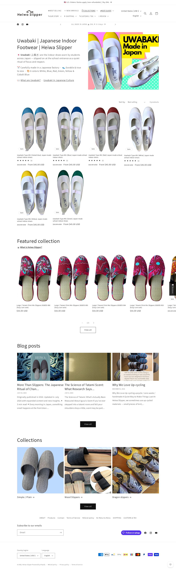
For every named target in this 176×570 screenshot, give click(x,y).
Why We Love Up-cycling (128, 385)
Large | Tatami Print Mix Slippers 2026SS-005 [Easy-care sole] (71, 306)
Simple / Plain (24, 497)
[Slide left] (82, 323)
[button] (89, 10)
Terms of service (77, 565)
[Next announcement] (115, 24)
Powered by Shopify (38, 565)
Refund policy (88, 518)
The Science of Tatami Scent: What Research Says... (84, 387)
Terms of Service (73, 518)
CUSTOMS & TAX (130, 518)
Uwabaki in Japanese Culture (59, 80)
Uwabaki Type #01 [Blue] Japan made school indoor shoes (70, 156)
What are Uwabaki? (31, 80)
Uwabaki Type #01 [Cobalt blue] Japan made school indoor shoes (34, 156)
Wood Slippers (72, 497)
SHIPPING (117, 518)
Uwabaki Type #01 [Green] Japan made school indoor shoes (68, 220)
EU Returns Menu (103, 518)
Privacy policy (64, 565)
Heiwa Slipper (27, 565)
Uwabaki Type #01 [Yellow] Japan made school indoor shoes (32, 220)
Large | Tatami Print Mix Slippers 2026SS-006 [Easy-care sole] (33, 306)
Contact (61, 518)
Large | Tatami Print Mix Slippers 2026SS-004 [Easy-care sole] (109, 306)
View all (88, 330)
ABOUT (42, 518)
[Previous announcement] (60, 24)
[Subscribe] (60, 533)
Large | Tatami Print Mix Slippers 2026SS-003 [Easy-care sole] (147, 306)
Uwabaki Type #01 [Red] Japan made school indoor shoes (105, 156)
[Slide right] (94, 323)
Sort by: (122, 102)
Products (51, 518)
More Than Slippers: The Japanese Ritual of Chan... (40, 387)
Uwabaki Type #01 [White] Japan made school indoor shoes (139, 156)
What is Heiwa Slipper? (31, 247)
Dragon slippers (120, 497)
